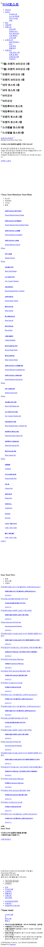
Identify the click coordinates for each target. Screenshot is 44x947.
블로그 (7, 921)
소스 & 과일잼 (14, 16)
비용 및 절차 (13, 54)
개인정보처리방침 (11, 901)
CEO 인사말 (13, 18)
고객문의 (8, 891)
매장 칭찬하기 (14, 42)
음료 (6, 205)
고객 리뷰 (12, 38)
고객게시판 (9, 40)
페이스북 (8, 918)
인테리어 (12, 59)
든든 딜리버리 (14, 33)
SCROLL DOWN (8, 138)
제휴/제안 (12, 48)
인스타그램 (9, 889)
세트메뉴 (8, 201)
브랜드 (7, 12)
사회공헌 (8, 25)
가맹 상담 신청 (14, 52)
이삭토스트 (13, 14)
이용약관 (8, 903)
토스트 (7, 198)
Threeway (12, 944)
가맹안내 (8, 50)
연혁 (10, 20)
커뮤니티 (8, 27)
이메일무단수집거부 (12, 905)
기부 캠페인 (13, 35)
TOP (6, 887)
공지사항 (12, 29)
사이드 (7, 203)
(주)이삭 (8, 10)
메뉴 (6, 23)
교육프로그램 (14, 57)
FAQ (10, 44)
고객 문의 (12, 46)
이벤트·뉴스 (13, 31)
